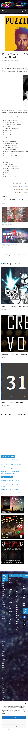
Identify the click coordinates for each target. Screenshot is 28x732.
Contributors (24, 582)
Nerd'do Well (17, 586)
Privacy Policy (16, 729)
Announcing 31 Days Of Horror (13, 402)
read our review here (17, 64)
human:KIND (17, 580)
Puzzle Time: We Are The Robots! (9, 244)
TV (10, 623)
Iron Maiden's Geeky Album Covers (9, 468)
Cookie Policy (10, 729)
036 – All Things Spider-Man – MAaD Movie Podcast (14, 255)
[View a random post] (25, 11)
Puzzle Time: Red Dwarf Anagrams (10, 222)
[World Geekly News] (14, 1)
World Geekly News (14, 60)
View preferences (14, 726)
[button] (25, 703)
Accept (14, 717)
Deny (14, 722)
